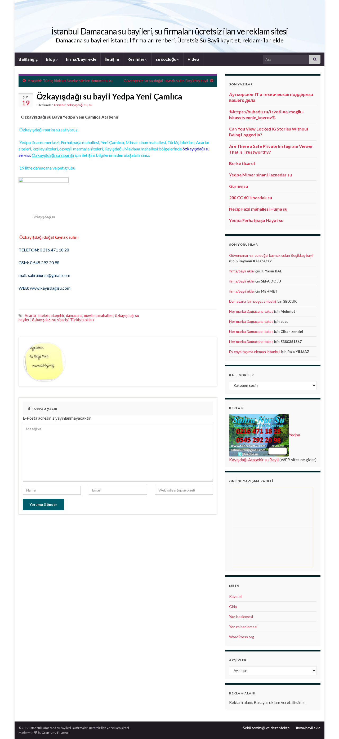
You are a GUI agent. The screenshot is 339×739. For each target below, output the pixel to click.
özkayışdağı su (77, 105)
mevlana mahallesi (98, 315)
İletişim (112, 59)
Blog (51, 59)
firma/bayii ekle (81, 59)
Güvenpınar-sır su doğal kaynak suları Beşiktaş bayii (166, 80)
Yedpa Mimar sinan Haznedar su (260, 174)
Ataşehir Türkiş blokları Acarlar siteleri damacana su (70, 80)
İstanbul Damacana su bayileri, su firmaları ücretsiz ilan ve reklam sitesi (169, 31)
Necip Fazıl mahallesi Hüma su (258, 208)
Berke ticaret (242, 163)
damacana (74, 315)
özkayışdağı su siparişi (50, 320)
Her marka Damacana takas (251, 311)
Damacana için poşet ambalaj (252, 301)
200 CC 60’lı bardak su (250, 197)
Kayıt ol (235, 596)
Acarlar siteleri (37, 315)
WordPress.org (241, 636)
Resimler (136, 59)
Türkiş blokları (82, 320)
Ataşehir (59, 105)
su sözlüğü (166, 59)
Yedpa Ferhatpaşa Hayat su (256, 220)
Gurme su (238, 186)
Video (193, 59)
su (90, 105)
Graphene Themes (55, 732)
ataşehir (57, 315)
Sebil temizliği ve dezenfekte (266, 727)
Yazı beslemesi (241, 616)
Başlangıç (28, 59)
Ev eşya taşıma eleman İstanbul (254, 351)
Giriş (233, 606)
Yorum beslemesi (243, 626)
